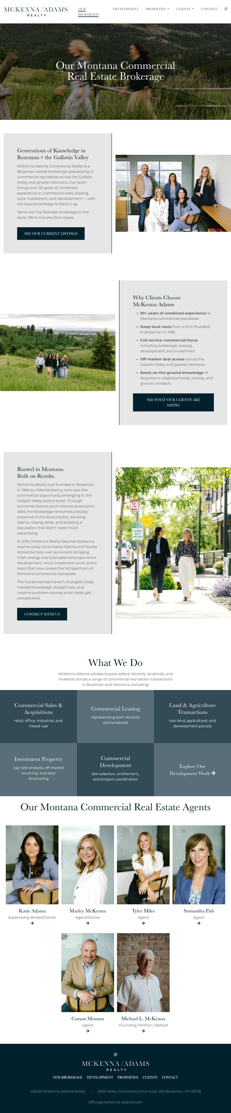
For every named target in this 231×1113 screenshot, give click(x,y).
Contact (170, 1077)
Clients (183, 9)
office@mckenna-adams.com (115, 1102)
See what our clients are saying (173, 402)
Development (100, 1077)
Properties (156, 9)
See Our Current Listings (50, 233)
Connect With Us (42, 614)
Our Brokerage (67, 1077)
